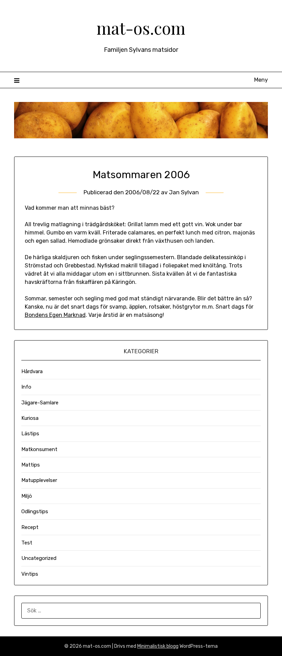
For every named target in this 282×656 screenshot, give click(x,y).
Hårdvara (32, 371)
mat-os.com (141, 28)
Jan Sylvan (184, 192)
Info (26, 387)
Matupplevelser (39, 480)
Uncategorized (38, 558)
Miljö (26, 496)
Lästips (30, 433)
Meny (261, 80)
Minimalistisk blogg (157, 646)
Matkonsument (39, 449)
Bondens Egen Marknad (55, 315)
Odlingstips (34, 511)
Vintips (29, 574)
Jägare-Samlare (39, 403)
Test (26, 543)
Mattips (30, 465)
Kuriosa (30, 418)
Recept (30, 527)
